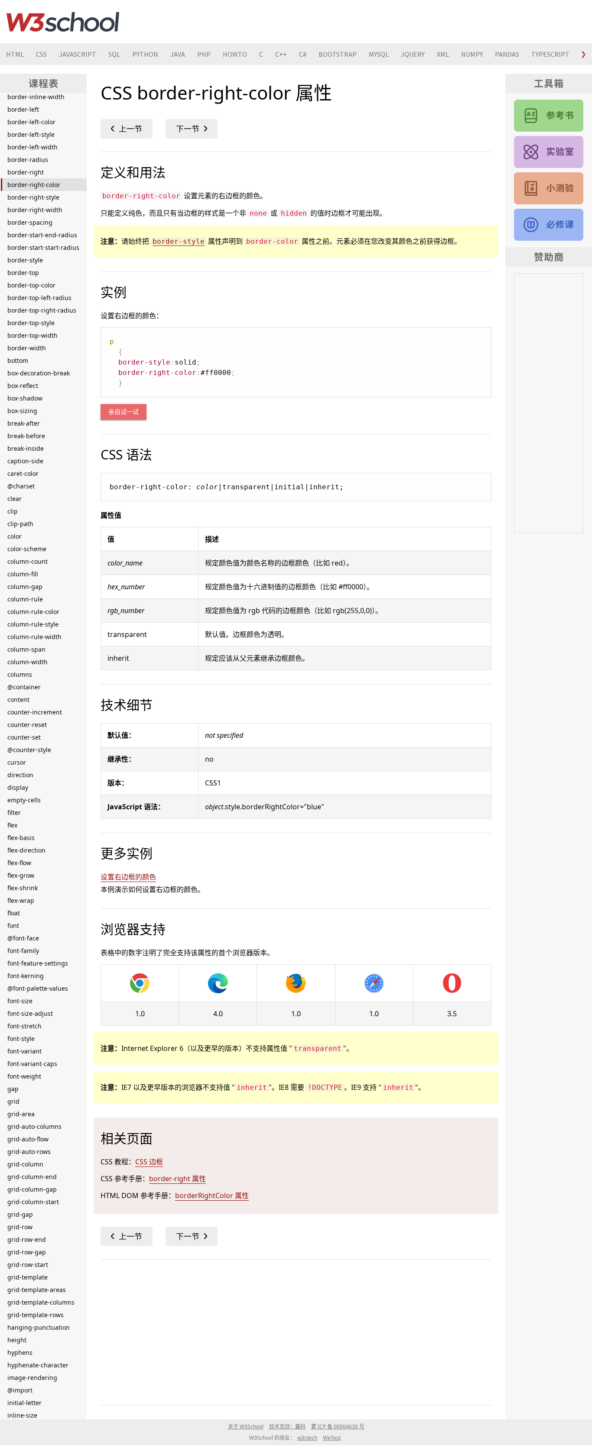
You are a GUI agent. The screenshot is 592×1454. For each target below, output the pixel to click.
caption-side (25, 461)
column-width (27, 662)
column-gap (24, 586)
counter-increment (34, 712)
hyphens (20, 1352)
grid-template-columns (41, 1302)
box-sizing (22, 411)
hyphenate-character (37, 1365)
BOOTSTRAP (338, 54)
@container (24, 687)
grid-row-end (26, 1239)
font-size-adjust (30, 1013)
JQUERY (413, 54)
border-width (26, 348)
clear (14, 498)
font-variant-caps (32, 1064)
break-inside (25, 448)
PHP (204, 54)
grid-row (20, 1227)
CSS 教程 (548, 225)
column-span (26, 649)
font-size (20, 1001)
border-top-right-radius (41, 310)
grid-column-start (33, 1202)
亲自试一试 (123, 412)
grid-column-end (32, 1177)
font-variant (24, 1051)
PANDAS (507, 54)
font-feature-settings (37, 963)
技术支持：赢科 (287, 1426)
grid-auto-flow (28, 1139)
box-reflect (22, 385)
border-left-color (31, 122)
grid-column (25, 1164)
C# (302, 54)
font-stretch (24, 1026)
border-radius (27, 159)
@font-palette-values (37, 988)
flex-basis (21, 838)
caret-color (23, 473)
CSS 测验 (548, 188)
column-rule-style (33, 624)
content (18, 699)
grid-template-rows (35, 1315)
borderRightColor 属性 (212, 1195)
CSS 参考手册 (548, 116)
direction (20, 775)
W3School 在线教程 (63, 21)
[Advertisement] (296, 1330)
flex (12, 825)
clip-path (20, 524)
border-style (25, 260)
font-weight (24, 1076)
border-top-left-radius (39, 298)
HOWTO (235, 54)
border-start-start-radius (43, 247)
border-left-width (32, 147)
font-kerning (25, 976)
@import (20, 1390)
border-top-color (31, 285)
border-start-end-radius (42, 235)
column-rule (25, 599)
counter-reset (27, 725)
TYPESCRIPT (550, 54)
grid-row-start (27, 1264)
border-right (25, 172)
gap (13, 1089)
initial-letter (24, 1403)
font (13, 925)
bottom (17, 360)
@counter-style (29, 750)
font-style (21, 1038)
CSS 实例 (548, 152)
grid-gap (20, 1214)
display (17, 787)
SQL (114, 54)
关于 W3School (245, 1426)
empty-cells (24, 800)
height (16, 1340)
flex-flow (19, 863)
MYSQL (379, 54)
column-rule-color (33, 611)
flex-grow (20, 875)
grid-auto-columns (34, 1126)
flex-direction (26, 850)
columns (19, 674)
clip (12, 511)
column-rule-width (34, 637)
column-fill (22, 574)
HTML (15, 54)
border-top (23, 272)
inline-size (22, 1415)
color (14, 536)
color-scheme (26, 549)
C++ (281, 54)
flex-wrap (20, 900)
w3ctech (307, 1437)
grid (13, 1101)
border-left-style (31, 134)
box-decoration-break (38, 373)
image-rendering (32, 1377)
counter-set (24, 737)
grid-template (27, 1277)
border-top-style (31, 323)
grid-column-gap (32, 1189)
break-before (26, 436)
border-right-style (33, 197)
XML (443, 54)
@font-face (23, 938)
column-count (27, 561)
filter (14, 812)
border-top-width (32, 335)
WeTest (332, 1437)
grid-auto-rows (29, 1151)
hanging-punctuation (38, 1327)
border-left (23, 109)
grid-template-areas (36, 1290)
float (13, 913)
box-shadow (24, 398)
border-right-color (33, 185)
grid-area (21, 1114)
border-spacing (29, 222)
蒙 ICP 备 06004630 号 (337, 1426)
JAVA (177, 54)
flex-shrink (22, 888)
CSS (41, 54)
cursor (16, 762)
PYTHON (145, 54)
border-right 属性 (177, 1178)
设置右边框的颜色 (128, 877)
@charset (21, 486)
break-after (23, 423)
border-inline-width (36, 97)
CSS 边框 (149, 1161)
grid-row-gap (26, 1252)
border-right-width (34, 210)
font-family (23, 951)
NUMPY (472, 54)
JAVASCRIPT (77, 54)
